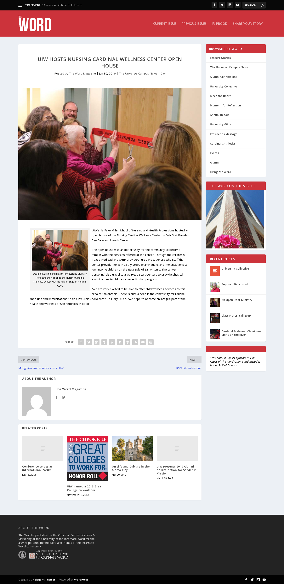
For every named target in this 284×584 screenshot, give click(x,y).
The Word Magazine (82, 73)
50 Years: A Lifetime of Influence (62, 5)
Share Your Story (248, 24)
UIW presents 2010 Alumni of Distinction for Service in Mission (177, 470)
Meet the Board (220, 96)
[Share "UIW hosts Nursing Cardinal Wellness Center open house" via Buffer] (127, 342)
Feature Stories (220, 58)
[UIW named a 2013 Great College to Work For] (87, 458)
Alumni (214, 162)
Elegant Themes (45, 579)
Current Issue (164, 24)
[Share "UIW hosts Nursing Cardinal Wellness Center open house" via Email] (143, 342)
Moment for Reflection (225, 105)
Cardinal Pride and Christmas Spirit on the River (241, 333)
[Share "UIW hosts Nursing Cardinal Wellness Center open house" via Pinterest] (112, 342)
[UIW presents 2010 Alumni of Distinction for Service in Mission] (177, 448)
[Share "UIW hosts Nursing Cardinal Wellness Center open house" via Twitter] (89, 342)
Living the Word (220, 172)
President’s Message (223, 134)
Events (214, 153)
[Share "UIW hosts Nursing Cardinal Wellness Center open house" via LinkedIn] (120, 342)
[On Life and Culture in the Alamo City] (132, 448)
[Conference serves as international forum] (42, 448)
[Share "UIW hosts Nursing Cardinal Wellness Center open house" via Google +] (96, 342)
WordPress (81, 579)
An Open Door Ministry (237, 300)
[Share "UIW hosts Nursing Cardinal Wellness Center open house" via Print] (151, 342)
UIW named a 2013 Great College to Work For (85, 488)
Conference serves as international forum (37, 468)
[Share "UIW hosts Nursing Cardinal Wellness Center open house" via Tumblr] (104, 342)
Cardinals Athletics (223, 143)
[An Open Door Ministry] (215, 302)
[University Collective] (215, 271)
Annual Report (220, 115)
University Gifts (220, 124)
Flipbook (219, 24)
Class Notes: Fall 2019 (236, 315)
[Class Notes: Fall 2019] (215, 318)
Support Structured (235, 284)
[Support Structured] (215, 287)
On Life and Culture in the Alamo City (131, 468)
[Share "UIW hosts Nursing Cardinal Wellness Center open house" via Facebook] (81, 342)
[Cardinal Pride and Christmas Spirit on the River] (215, 334)
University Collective (223, 86)
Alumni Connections (223, 77)
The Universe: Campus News (138, 73)
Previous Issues (194, 24)
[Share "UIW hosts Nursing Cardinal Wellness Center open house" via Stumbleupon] (135, 342)
